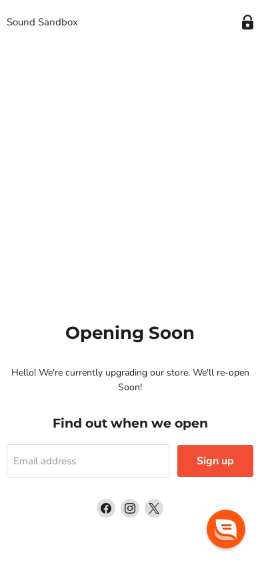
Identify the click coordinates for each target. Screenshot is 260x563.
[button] (226, 529)
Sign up (215, 461)
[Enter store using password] (247, 22)
